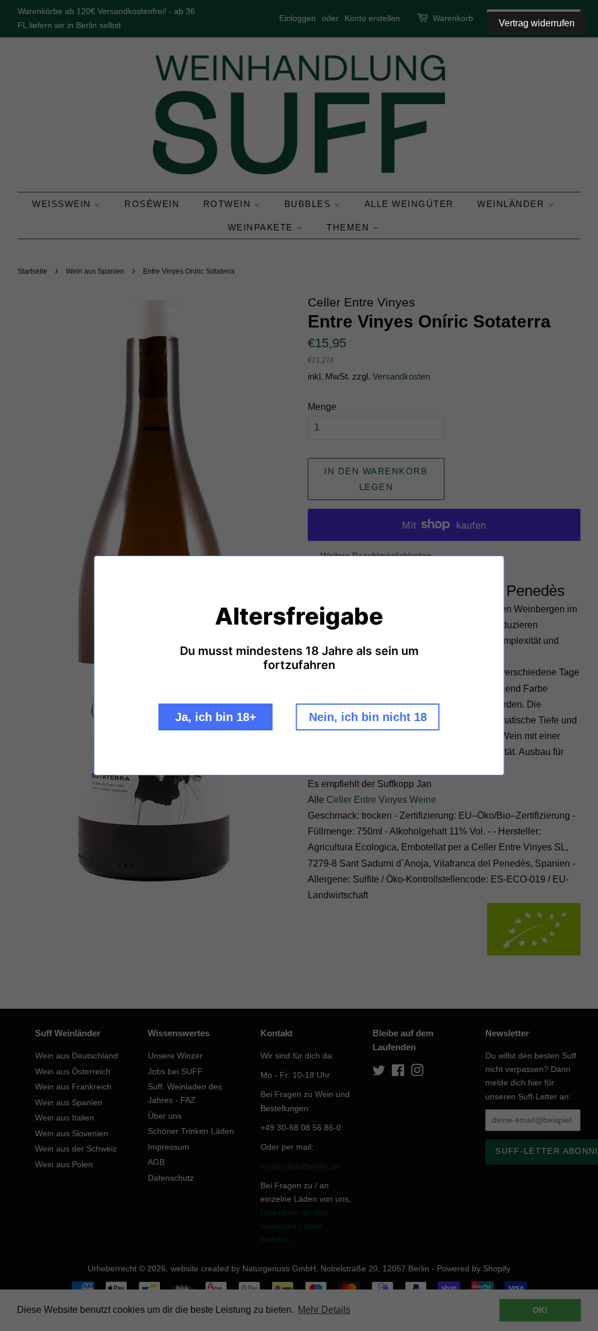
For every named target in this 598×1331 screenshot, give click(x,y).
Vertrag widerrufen (537, 23)
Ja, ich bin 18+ (215, 717)
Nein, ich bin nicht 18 (368, 717)
